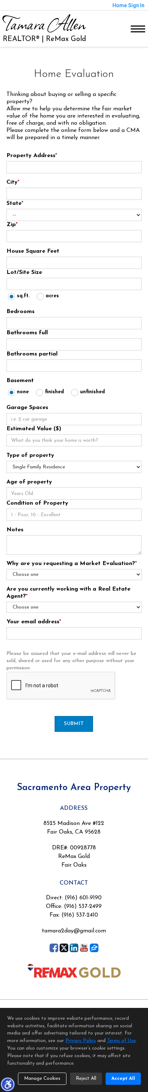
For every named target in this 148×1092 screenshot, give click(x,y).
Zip (12, 225)
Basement (20, 381)
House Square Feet (32, 251)
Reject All (86, 1078)
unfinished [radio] (92, 392)
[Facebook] (54, 947)
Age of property (29, 482)
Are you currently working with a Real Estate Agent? (68, 592)
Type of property (30, 455)
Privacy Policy (80, 1040)
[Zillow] (94, 947)
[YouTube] (84, 947)
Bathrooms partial (31, 354)
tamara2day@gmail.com (74, 931)
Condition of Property (37, 503)
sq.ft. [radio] (23, 296)
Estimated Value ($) (33, 429)
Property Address (31, 156)
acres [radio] (52, 296)
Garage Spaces (27, 407)
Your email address (33, 622)
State (14, 203)
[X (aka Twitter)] (64, 947)
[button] (7, 1084)
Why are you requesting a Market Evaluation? (71, 563)
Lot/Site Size (24, 272)
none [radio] (23, 392)
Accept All (123, 1078)
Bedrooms (20, 312)
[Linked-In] (74, 947)
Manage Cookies (42, 1078)
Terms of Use (121, 1040)
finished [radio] (54, 392)
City (12, 182)
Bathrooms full (27, 333)
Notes (14, 530)
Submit (74, 723)
